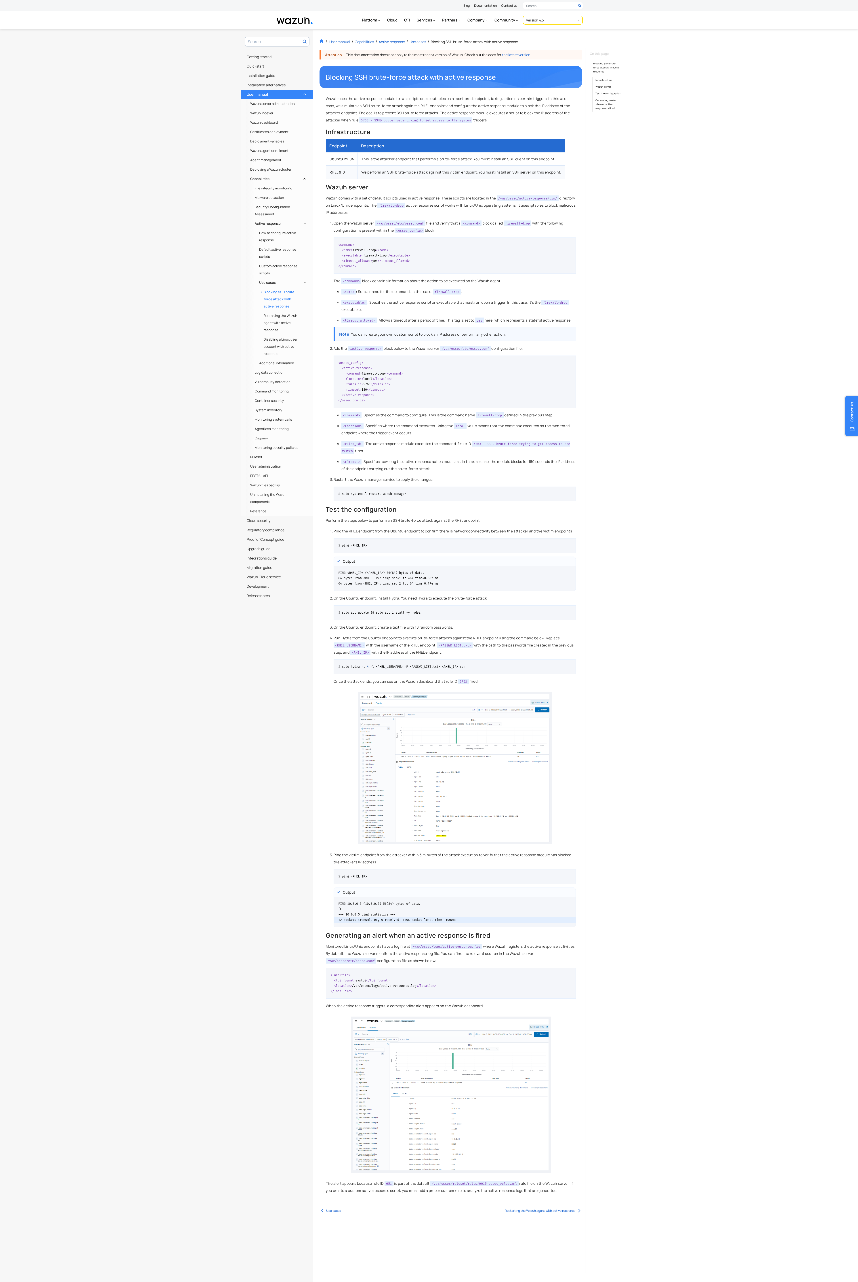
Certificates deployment (269, 131)
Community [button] (505, 20)
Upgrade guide (258, 548)
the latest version (516, 54)
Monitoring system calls (273, 419)
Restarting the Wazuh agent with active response (280, 322)
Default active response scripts (277, 253)
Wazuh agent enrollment (269, 150)
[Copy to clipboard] (571, 242)
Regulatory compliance (265, 530)
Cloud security (258, 520)
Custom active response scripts (278, 269)
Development (258, 586)
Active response (280, 222)
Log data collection (269, 372)
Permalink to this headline (498, 77)
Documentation (485, 5)
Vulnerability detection (272, 381)
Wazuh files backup (265, 485)
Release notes (258, 595)
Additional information (276, 363)
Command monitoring (272, 391)
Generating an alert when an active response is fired (606, 104)
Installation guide (261, 75)
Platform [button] (370, 20)
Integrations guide (262, 558)
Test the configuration (608, 93)
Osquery (261, 438)
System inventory (268, 410)
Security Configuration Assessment (272, 210)
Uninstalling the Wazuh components (268, 498)
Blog (466, 5)
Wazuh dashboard (264, 122)
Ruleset (256, 457)
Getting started (259, 56)
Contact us (509, 5)
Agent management (265, 160)
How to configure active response (277, 236)
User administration (265, 466)
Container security (269, 400)
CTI (407, 20)
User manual (276, 93)
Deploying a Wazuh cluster (270, 169)
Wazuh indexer (261, 113)
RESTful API (259, 475)
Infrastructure (603, 80)
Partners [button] (450, 20)
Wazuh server (603, 86)
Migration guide (259, 567)
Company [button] (476, 20)
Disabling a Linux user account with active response (280, 346)
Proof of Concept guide (265, 539)
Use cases (282, 281)
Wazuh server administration (272, 103)
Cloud (392, 20)
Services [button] (425, 20)
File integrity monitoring (273, 188)
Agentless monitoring (272, 428)
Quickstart (255, 66)
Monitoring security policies (276, 447)
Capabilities (277, 177)
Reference (258, 511)
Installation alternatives (266, 85)
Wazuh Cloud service (264, 576)
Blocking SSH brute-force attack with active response (280, 299)
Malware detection (269, 197)
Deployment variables (267, 141)
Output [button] (349, 561)
